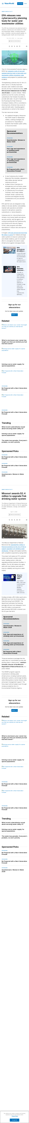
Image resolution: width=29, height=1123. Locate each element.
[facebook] (9, 46)
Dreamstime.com (21, 52)
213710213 (10, 248)
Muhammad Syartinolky (10, 269)
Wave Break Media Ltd (20, 51)
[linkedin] (12, 46)
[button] (3, 4)
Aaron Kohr (15, 525)
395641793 (12, 51)
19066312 (10, 575)
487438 (9, 525)
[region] (14, 1117)
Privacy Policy (15, 1116)
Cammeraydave (10, 576)
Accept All (14, 1120)
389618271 (10, 267)
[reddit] (17, 46)
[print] (26, 46)
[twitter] (14, 46)
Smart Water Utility (7, 11)
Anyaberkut (10, 248)
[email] (19, 46)
